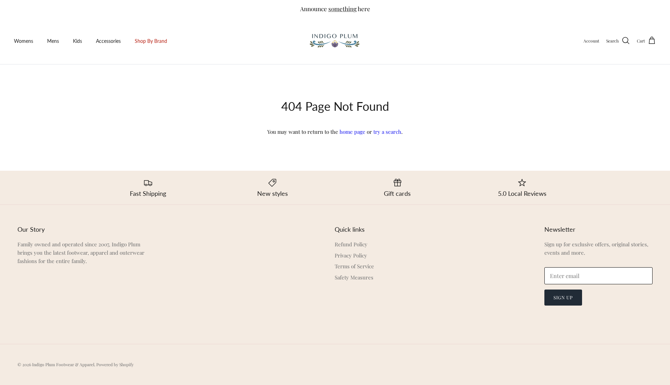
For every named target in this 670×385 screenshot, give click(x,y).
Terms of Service (354, 266)
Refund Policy (351, 244)
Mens (53, 41)
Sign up (563, 297)
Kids (77, 41)
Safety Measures (354, 277)
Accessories (108, 41)
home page (352, 131)
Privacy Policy (351, 255)
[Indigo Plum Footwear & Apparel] (335, 41)
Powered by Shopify (115, 364)
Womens (23, 41)
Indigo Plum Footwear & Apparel (63, 364)
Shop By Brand (151, 41)
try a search (387, 131)
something (342, 9)
